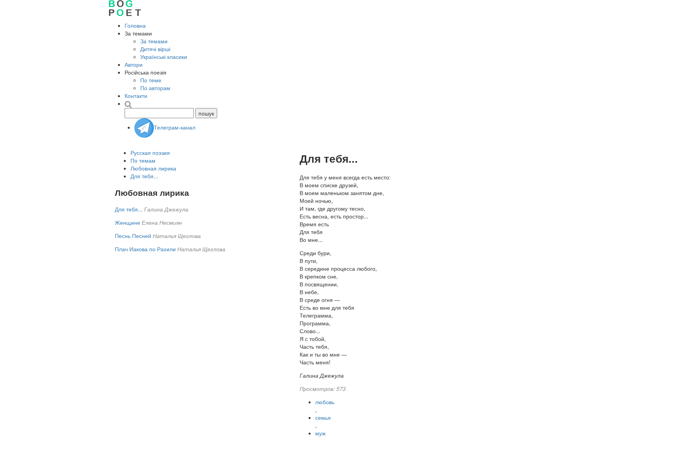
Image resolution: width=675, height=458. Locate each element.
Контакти (136, 95)
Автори (134, 64)
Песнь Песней (133, 236)
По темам (142, 160)
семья (323, 417)
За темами (154, 41)
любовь (324, 402)
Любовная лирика (153, 168)
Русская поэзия (150, 152)
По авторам (155, 88)
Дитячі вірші (155, 49)
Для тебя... (144, 176)
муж (320, 433)
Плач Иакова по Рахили (145, 249)
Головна (135, 25)
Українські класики (163, 56)
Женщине (127, 222)
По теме (150, 80)
